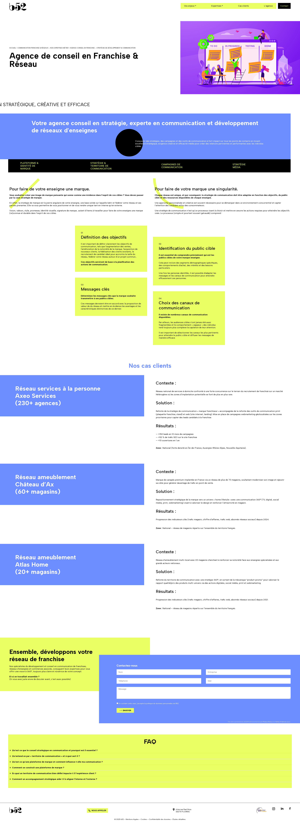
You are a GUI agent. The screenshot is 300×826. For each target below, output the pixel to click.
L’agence (268, 6)
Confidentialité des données (160, 819)
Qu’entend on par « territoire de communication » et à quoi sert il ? (46, 756)
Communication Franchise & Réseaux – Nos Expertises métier (43, 48)
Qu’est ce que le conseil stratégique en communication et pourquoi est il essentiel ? (55, 750)
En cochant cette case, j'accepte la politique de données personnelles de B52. (149, 704)
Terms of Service (280, 722)
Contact (284, 6)
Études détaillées (179, 819)
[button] (150, 750)
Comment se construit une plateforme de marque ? (38, 767)
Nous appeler (99, 810)
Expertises (216, 6)
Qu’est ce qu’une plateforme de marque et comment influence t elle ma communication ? (57, 762)
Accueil (12, 48)
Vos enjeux (189, 6)
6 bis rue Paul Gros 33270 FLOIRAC (183, 810)
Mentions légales (132, 819)
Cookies (144, 819)
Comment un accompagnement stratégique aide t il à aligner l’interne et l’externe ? (54, 779)
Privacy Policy (267, 722)
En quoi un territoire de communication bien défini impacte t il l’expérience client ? (54, 773)
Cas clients (243, 6)
